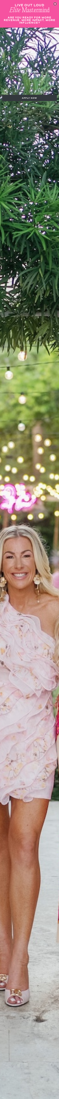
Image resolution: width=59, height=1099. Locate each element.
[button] (55, 4)
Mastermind (29, 10)
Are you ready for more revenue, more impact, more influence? (29, 20)
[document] (29, 549)
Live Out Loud (29, 5)
